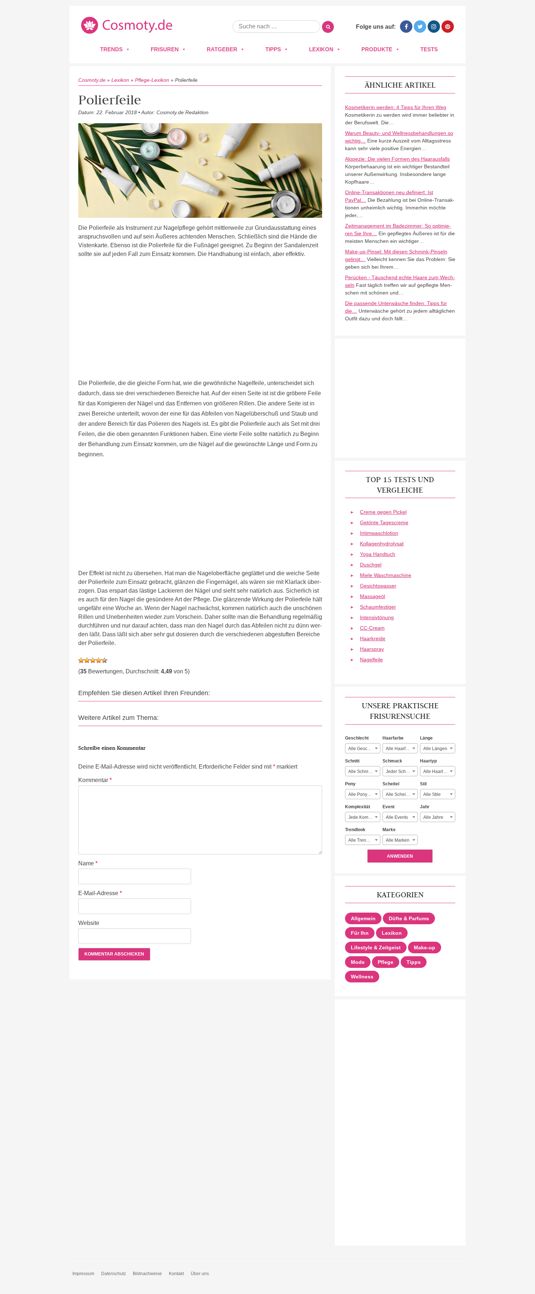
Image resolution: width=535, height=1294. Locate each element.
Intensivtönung (377, 617)
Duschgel (370, 565)
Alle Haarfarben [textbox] (401, 748)
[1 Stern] (81, 660)
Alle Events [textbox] (397, 817)
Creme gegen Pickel (383, 512)
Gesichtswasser (378, 586)
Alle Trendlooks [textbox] (363, 840)
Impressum (83, 1273)
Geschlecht (357, 738)
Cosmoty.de (92, 80)
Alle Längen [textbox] (435, 748)
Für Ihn (360, 933)
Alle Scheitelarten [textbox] (401, 794)
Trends (111, 49)
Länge (426, 738)
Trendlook (355, 829)
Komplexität (357, 806)
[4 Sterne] (99, 660)
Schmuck (392, 761)
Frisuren (165, 49)
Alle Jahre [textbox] (433, 817)
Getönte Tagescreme (384, 522)
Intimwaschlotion (379, 533)
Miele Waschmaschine (385, 575)
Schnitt (352, 761)
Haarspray (372, 649)
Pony (350, 783)
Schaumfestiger (378, 607)
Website (88, 923)
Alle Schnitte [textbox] (360, 771)
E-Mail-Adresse (100, 893)
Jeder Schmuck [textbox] (401, 771)
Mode (358, 962)
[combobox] (362, 748)
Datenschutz (113, 1273)
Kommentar (95, 780)
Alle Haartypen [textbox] (438, 771)
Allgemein (363, 918)
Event (389, 806)
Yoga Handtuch (377, 554)
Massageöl (372, 596)
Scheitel (391, 783)
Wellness (362, 976)
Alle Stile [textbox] (432, 794)
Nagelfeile (371, 659)
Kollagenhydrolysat (382, 543)
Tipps (273, 49)
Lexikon (321, 49)
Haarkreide (372, 638)
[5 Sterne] (104, 660)
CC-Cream (372, 628)
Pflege (385, 962)
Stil (423, 783)
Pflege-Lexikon (152, 80)
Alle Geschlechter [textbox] (364, 748)
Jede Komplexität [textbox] (364, 817)
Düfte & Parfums (409, 918)
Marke (389, 829)
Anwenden (400, 856)
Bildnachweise (147, 1273)
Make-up (424, 947)
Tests (429, 49)
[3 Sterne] (93, 660)
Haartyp (428, 761)
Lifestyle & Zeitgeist (376, 947)
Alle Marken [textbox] (397, 840)
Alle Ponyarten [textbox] (362, 794)
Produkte (376, 49)
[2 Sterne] (87, 660)
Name (88, 863)
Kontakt (176, 1273)
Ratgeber (222, 49)
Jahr (424, 806)
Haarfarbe (393, 738)
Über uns (200, 1273)
